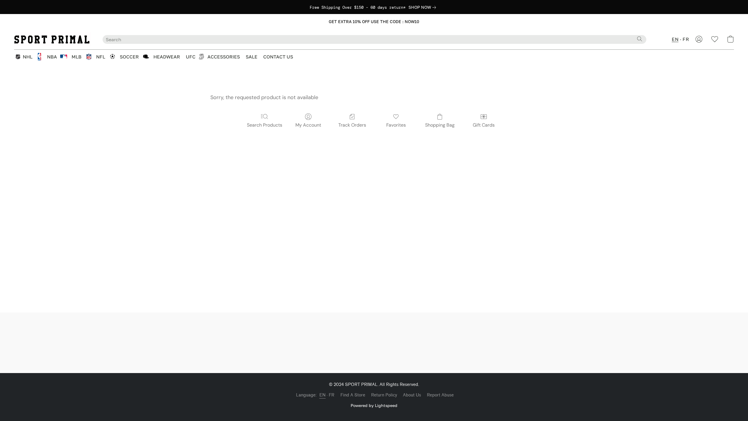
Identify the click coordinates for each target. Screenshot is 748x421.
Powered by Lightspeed (374, 405)
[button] (374, 21)
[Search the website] (639, 39)
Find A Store (352, 395)
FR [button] (686, 39)
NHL (27, 57)
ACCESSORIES (223, 57)
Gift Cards (484, 125)
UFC (190, 57)
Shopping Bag (440, 125)
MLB (77, 57)
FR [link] (332, 395)
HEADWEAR (166, 57)
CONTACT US (278, 57)
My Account (308, 125)
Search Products (264, 125)
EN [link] (322, 395)
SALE (251, 57)
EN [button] (675, 39)
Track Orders (352, 125)
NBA (52, 57)
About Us (412, 395)
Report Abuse (440, 395)
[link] (423, 7)
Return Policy (384, 395)
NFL (100, 57)
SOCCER (129, 57)
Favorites (396, 125)
